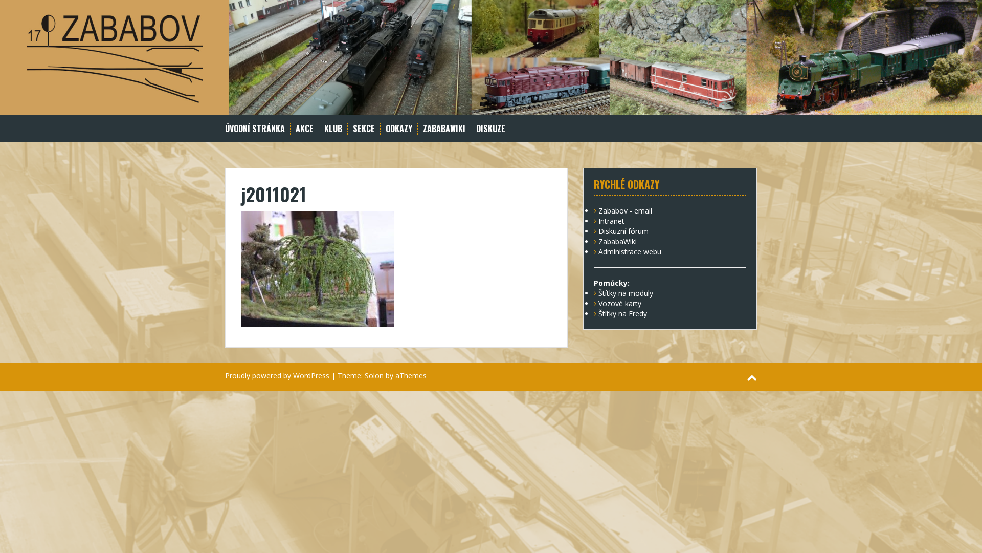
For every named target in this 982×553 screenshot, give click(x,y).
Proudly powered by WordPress (277, 375)
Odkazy (399, 129)
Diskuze (490, 129)
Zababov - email (625, 211)
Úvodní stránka (255, 129)
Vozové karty (619, 303)
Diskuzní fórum (623, 231)
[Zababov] (491, 56)
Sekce (364, 129)
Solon (374, 375)
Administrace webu (629, 252)
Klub (333, 129)
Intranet (611, 221)
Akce (305, 129)
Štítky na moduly (625, 293)
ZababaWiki (444, 129)
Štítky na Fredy (622, 313)
